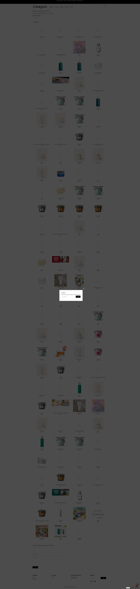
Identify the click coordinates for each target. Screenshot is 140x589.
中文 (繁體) (132, 587)
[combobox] (128, 587)
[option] (132, 587)
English (128, 587)
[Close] (84, 288)
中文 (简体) (136, 587)
